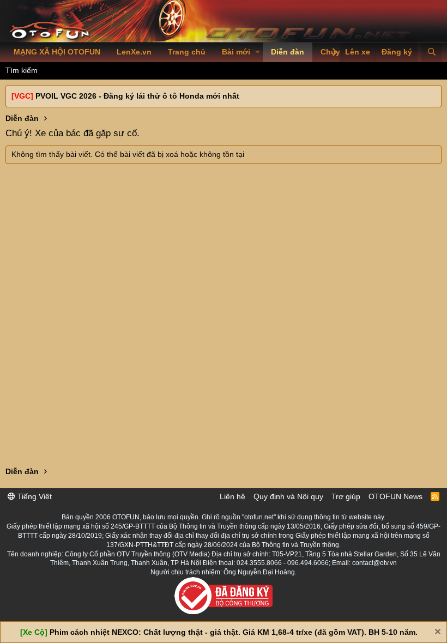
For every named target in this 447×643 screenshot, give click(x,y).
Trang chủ (187, 51)
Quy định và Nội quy (288, 496)
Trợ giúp (345, 496)
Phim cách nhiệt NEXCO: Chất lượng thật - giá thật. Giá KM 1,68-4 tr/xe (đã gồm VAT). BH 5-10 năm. (234, 632)
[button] (257, 52)
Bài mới (236, 51)
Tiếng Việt (33, 496)
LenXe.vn (134, 51)
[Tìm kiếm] (431, 52)
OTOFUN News (395, 496)
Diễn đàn (287, 51)
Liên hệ (232, 496)
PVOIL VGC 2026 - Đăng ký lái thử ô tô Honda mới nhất (137, 96)
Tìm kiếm (21, 70)
